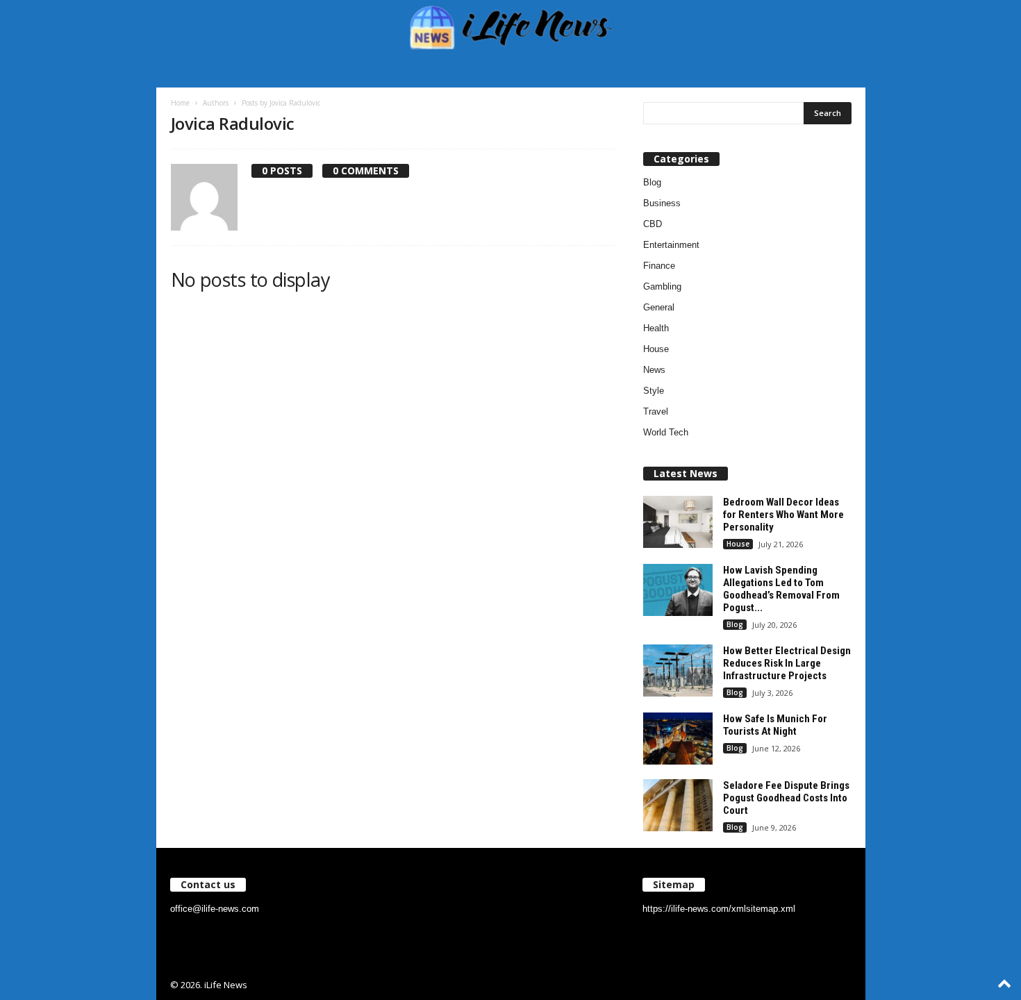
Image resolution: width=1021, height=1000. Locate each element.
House (656, 349)
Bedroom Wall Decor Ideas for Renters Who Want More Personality (783, 514)
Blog (652, 182)
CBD (652, 224)
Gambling (662, 286)
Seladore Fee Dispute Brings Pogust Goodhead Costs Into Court (786, 798)
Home (180, 103)
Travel (655, 411)
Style (653, 390)
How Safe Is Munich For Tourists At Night (775, 725)
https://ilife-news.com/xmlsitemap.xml (718, 908)
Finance (659, 265)
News (654, 370)
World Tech (665, 432)
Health (656, 328)
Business (662, 203)
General (658, 307)
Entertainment (671, 245)
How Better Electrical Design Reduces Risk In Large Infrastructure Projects (787, 663)
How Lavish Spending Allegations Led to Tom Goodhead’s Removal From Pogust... (781, 589)
